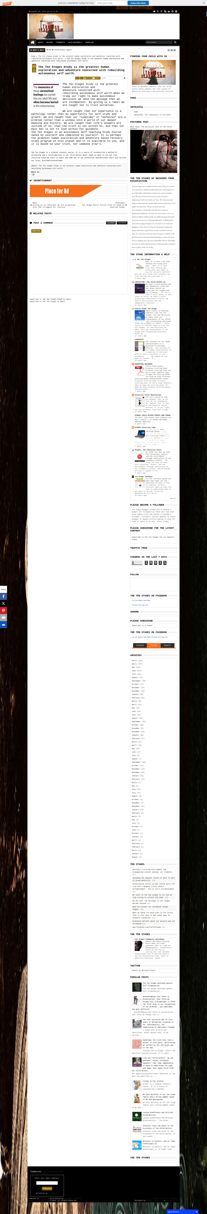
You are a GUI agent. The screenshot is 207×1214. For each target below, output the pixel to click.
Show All (173, 498)
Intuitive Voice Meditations (148, 395)
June (134, 671)
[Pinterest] (3, 610)
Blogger (110, 223)
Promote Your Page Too (140, 605)
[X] (3, 603)
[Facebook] (3, 596)
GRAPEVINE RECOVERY (144, 364)
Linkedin (169, 11)
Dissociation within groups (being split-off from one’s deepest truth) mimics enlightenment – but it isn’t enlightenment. (154, 886)
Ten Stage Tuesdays (144, 477)
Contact (70, 11)
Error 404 (89, 42)
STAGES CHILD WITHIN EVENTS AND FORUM (152, 415)
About (61, 11)
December (136, 691)
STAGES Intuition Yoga (145, 428)
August (135, 678)
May (133, 667)
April (134, 664)
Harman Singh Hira (154, 1201)
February (136, 698)
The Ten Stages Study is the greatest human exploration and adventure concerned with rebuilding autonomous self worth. (81, 70)
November (136, 688)
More (79, 11)
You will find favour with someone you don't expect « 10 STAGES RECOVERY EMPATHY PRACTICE (153, 420)
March (134, 661)
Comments (60, 42)
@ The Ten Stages (143, 260)
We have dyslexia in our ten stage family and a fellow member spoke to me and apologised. (159, 1097)
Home (32, 42)
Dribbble (172, 11)
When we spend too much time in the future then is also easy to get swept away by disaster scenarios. (153, 915)
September (136, 681)
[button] (103, 3)
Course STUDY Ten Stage (145, 309)
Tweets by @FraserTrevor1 (143, 971)
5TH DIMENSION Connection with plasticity (71, 50)
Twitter (154, 11)
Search (174, 42)
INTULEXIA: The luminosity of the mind (152, 115)
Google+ (161, 11)
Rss (165, 11)
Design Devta (172, 1201)
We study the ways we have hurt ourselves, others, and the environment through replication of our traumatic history (158, 456)
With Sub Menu (74, 42)
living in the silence (153, 1081)
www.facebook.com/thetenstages (147, 927)
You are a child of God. (157, 397)
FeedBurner (53, 1193)
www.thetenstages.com (39, 1201)
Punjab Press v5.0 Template (165, 1199)
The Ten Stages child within (141, 600)
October (135, 684)
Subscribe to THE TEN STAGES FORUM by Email (50, 299)
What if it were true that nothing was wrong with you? (158, 264)
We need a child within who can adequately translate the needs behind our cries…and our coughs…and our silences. (158, 288)
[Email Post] (32, 174)
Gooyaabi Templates (73, 1199)
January (135, 695)
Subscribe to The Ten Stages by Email (47, 302)
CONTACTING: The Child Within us (150, 282)
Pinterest (176, 11)
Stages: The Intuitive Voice (148, 450)
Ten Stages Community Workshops (149, 939)
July (134, 674)
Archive (49, 42)
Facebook (158, 11)
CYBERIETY (139, 340)
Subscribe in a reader (142, 626)
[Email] (3, 617)
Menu (88, 11)
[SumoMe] (3, 624)
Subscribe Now (138, 3)
